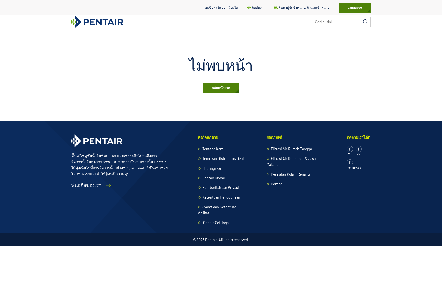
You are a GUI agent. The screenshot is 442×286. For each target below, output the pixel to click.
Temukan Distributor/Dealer (224, 158)
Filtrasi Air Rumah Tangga (291, 149)
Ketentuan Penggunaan (221, 197)
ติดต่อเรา (258, 7)
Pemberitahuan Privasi (220, 187)
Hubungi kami (213, 168)
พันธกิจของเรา (87, 185)
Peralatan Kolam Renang (290, 174)
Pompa (276, 184)
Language (355, 7)
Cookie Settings (216, 222)
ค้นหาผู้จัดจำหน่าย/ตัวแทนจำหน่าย (303, 7)
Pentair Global (213, 178)
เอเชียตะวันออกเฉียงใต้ (221, 7)
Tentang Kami (213, 149)
